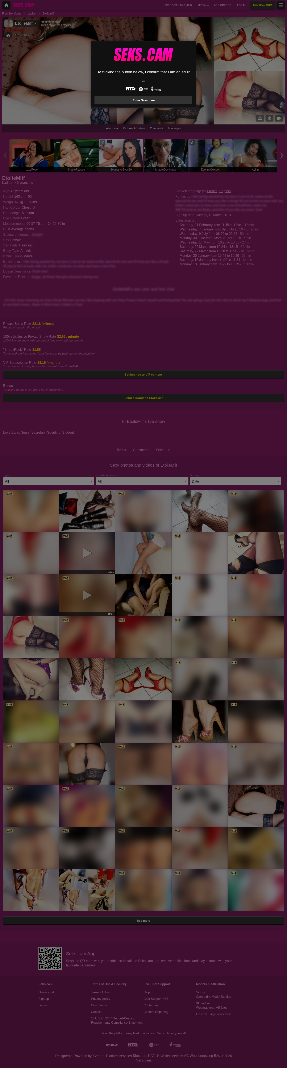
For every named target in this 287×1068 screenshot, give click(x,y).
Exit (143, 81)
